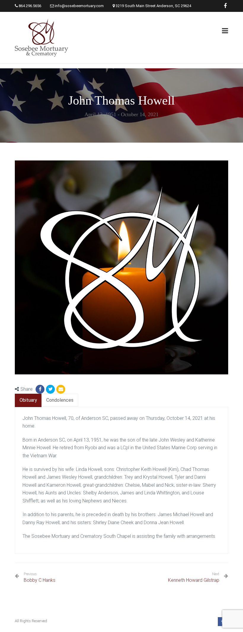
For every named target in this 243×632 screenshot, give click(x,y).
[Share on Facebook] (40, 389)
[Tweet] (50, 389)
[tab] (28, 400)
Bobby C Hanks (39, 577)
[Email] (60, 389)
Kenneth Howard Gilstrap (193, 580)
